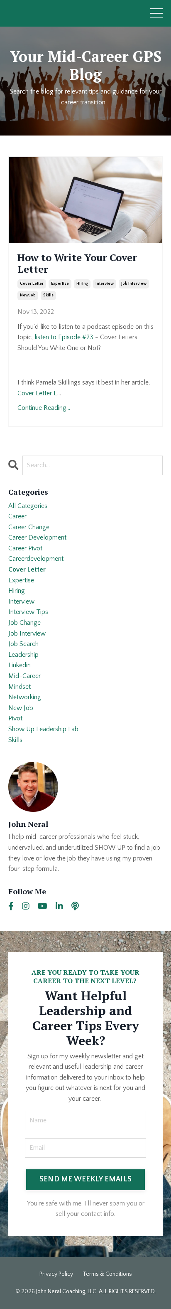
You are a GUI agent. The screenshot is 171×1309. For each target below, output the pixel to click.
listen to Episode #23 (63, 337)
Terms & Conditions (107, 1274)
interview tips (28, 612)
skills (48, 295)
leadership (23, 654)
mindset (19, 686)
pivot (15, 718)
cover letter (32, 283)
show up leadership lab (43, 729)
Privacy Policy (56, 1274)
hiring (82, 283)
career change (28, 527)
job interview (134, 283)
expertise (60, 283)
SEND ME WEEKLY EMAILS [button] (85, 1179)
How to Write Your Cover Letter (77, 263)
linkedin (19, 665)
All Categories (27, 506)
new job (28, 295)
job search (23, 644)
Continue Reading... (43, 408)
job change (24, 622)
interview (104, 283)
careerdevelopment (36, 558)
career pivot (25, 548)
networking (24, 697)
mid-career (24, 676)
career (17, 516)
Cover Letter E (37, 393)
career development (37, 537)
